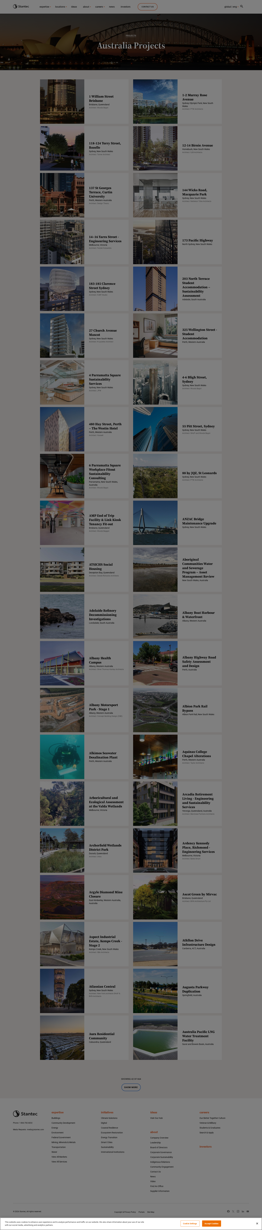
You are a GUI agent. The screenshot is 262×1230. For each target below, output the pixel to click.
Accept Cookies (212, 1223)
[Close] (257, 1223)
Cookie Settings (190, 1223)
